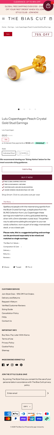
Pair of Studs (23, 153)
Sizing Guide (7, 309)
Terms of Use (7, 339)
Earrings (11, 27)
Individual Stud (9, 153)
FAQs (4, 317)
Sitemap (5, 350)
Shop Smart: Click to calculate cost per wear (21, 194)
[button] (27, 69)
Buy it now (27, 177)
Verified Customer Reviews (13, 305)
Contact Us (7, 321)
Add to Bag (27, 169)
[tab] (27, 202)
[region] (27, 2)
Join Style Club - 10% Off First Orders (18, 294)
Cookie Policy (8, 346)
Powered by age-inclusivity (34, 427)
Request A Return (9, 301)
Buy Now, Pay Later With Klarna (16, 335)
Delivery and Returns (11, 298)
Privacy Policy (8, 342)
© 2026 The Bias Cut (17, 427)
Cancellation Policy (10, 313)
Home (4, 27)
